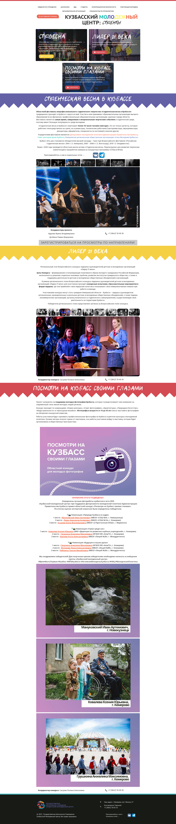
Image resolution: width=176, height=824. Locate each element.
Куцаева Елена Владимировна (72, 522)
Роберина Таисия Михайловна (74, 550)
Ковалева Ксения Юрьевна (61, 531)
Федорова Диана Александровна (76, 548)
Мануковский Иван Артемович (76, 517)
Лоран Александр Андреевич (77, 520)
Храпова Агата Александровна (74, 536)
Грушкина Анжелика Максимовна (76, 534)
